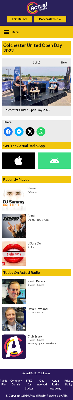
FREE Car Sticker (29, 384)
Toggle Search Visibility (65, 32)
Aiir (64, 395)
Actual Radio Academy (55, 384)
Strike (31, 247)
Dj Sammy (33, 192)
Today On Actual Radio (21, 272)
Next (62, 62)
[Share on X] (30, 131)
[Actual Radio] (36, 8)
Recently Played (16, 179)
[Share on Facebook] (8, 131)
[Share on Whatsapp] (40, 131)
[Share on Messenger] (19, 131)
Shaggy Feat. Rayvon (38, 219)
